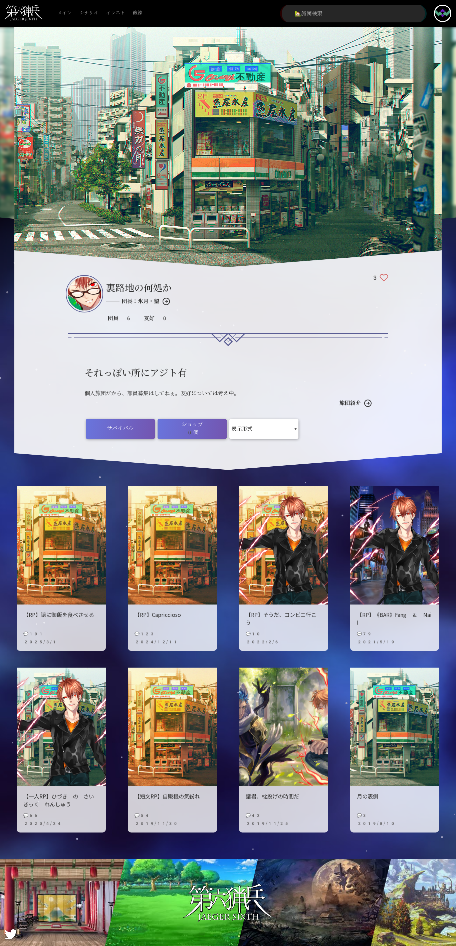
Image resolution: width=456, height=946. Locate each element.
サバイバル (120, 428)
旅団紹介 (350, 403)
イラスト (115, 12)
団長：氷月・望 (140, 301)
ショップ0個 (192, 428)
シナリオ (88, 12)
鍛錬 (137, 12)
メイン (64, 12)
